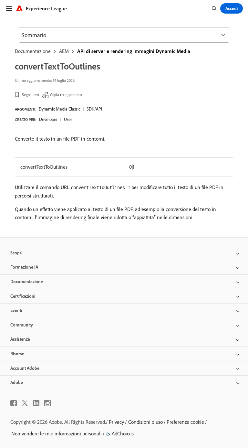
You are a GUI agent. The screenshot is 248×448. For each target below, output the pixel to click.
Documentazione (33, 51)
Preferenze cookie (185, 422)
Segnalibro (30, 94)
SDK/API (94, 109)
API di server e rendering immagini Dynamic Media (133, 51)
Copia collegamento (66, 94)
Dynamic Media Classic (59, 109)
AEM (64, 51)
